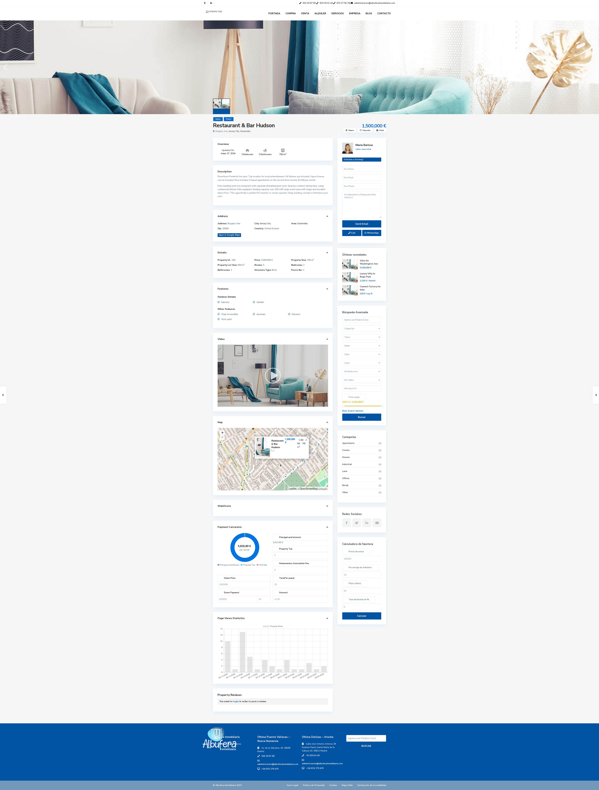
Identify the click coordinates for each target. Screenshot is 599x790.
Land (344, 471)
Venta (305, 13)
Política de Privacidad (314, 785)
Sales (218, 119)
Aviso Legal (292, 785)
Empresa (354, 13)
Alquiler (320, 13)
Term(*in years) (287, 578)
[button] (5, 67)
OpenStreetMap (309, 488)
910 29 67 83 (268, 756)
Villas (345, 492)
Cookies (333, 785)
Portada (274, 13)
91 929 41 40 (313, 755)
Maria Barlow (364, 145)
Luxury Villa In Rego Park (367, 275)
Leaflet (292, 488)
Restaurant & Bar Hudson (277, 444)
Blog (369, 13)
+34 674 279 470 (269, 768)
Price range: (354, 397)
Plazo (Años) (355, 583)
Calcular (361, 615)
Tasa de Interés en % (359, 599)
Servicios (337, 13)
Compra (290, 13)
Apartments (348, 443)
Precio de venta (356, 551)
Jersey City (234, 131)
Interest (283, 592)
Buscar (362, 417)
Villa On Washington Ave (369, 262)
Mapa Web (347, 785)
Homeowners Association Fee (294, 563)
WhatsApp (372, 232)
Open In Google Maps (229, 235)
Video (221, 339)
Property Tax (285, 549)
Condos (346, 450)
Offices (345, 478)
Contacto (384, 13)
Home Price (229, 578)
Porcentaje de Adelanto (360, 567)
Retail (228, 119)
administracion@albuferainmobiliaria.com (277, 764)
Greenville (245, 131)
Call (352, 232)
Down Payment (231, 592)
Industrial (347, 464)
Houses (346, 457)
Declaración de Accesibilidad (371, 785)
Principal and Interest (290, 537)
